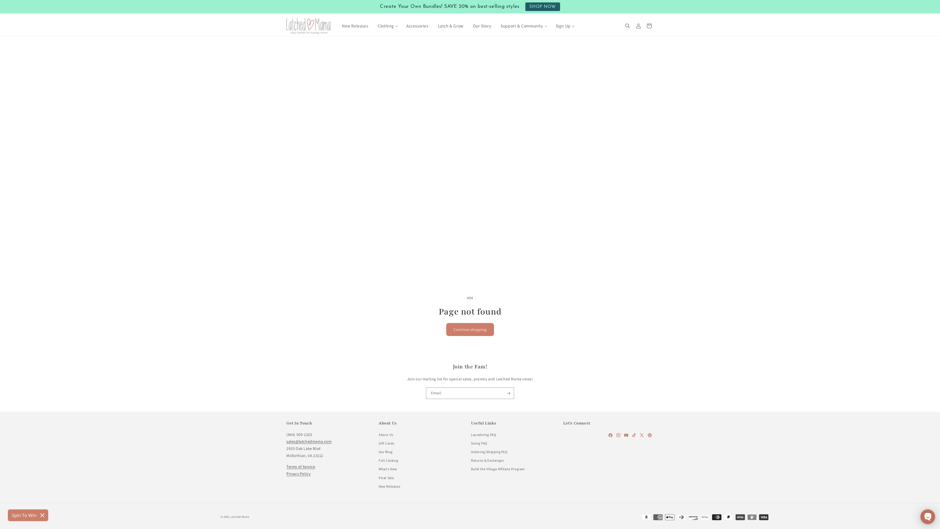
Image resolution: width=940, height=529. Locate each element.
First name (413, 258)
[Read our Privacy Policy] (533, 335)
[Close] (537, 168)
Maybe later (470, 309)
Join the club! (470, 290)
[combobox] (416, 240)
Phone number (417, 228)
